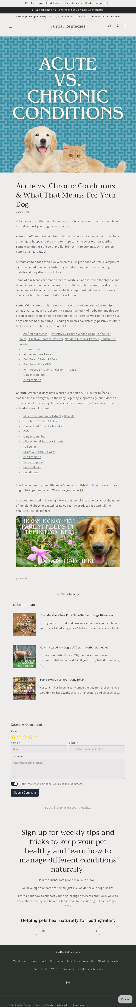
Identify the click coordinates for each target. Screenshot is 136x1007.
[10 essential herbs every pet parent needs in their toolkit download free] (68, 566)
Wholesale (19, 961)
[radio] (13, 737)
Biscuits (69, 416)
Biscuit (58, 441)
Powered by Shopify (43, 1005)
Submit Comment (25, 792)
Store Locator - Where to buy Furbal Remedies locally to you (68, 969)
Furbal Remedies (25, 1005)
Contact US (47, 961)
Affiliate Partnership (109, 961)
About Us (88, 961)
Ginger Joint (58, 369)
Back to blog (70, 594)
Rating (14, 731)
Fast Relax (30, 359)
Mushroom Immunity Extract (42, 416)
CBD (72, 369)
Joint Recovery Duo (36, 369)
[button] (11, 26)
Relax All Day (48, 359)
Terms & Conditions (68, 961)
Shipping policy (80, 1005)
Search (33, 961)
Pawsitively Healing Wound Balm (73, 333)
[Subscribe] (96, 931)
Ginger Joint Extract (36, 426)
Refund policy (63, 1005)
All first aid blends (35, 333)
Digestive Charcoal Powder (45, 339)
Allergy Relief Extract (37, 441)
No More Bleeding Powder (82, 339)
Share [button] (23, 578)
